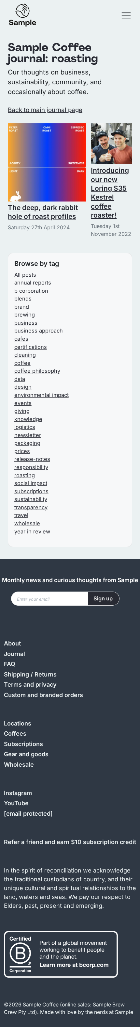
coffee (22, 363)
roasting (24, 475)
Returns (46, 674)
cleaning (25, 354)
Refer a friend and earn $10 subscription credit (70, 842)
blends (23, 298)
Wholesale (19, 764)
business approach (38, 330)
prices (22, 451)
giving (22, 411)
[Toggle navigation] (126, 15)
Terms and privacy (30, 684)
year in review (32, 531)
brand (21, 306)
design (23, 386)
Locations (17, 723)
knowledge (28, 419)
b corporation (31, 290)
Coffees (15, 733)
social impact (30, 483)
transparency (31, 507)
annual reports (32, 282)
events (23, 403)
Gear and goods (26, 754)
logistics (24, 427)
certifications (30, 347)
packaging (27, 443)
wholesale (27, 523)
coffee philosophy (37, 370)
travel (21, 515)
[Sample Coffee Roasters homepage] (29, 16)
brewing (24, 314)
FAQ (9, 663)
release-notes (32, 459)
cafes (21, 338)
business (25, 322)
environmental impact (41, 395)
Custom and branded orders (43, 695)
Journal (14, 653)
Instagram (18, 793)
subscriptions (31, 491)
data (19, 379)
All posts (25, 274)
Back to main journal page (45, 110)
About (12, 643)
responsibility (31, 467)
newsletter (27, 435)
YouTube (16, 803)
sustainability (30, 499)
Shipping (16, 674)
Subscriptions (23, 744)
